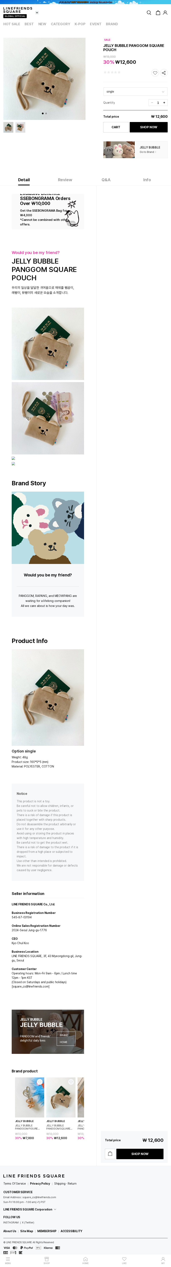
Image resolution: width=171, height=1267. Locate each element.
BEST (29, 24)
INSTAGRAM (11, 1222)
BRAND (112, 24)
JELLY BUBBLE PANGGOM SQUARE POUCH (58, 1127)
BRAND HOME (64, 1039)
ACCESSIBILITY (71, 1231)
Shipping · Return (65, 1183)
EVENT (95, 24)
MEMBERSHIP (47, 1231)
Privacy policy (40, 1183)
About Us (9, 1231)
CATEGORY (60, 24)
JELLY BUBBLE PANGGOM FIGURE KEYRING (26, 1127)
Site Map (26, 1231)
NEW (42, 24)
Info (147, 179)
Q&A (106, 179)
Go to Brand (147, 151)
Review (65, 179)
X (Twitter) (28, 1222)
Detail (24, 179)
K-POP (80, 24)
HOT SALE (11, 24)
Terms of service (14, 1183)
